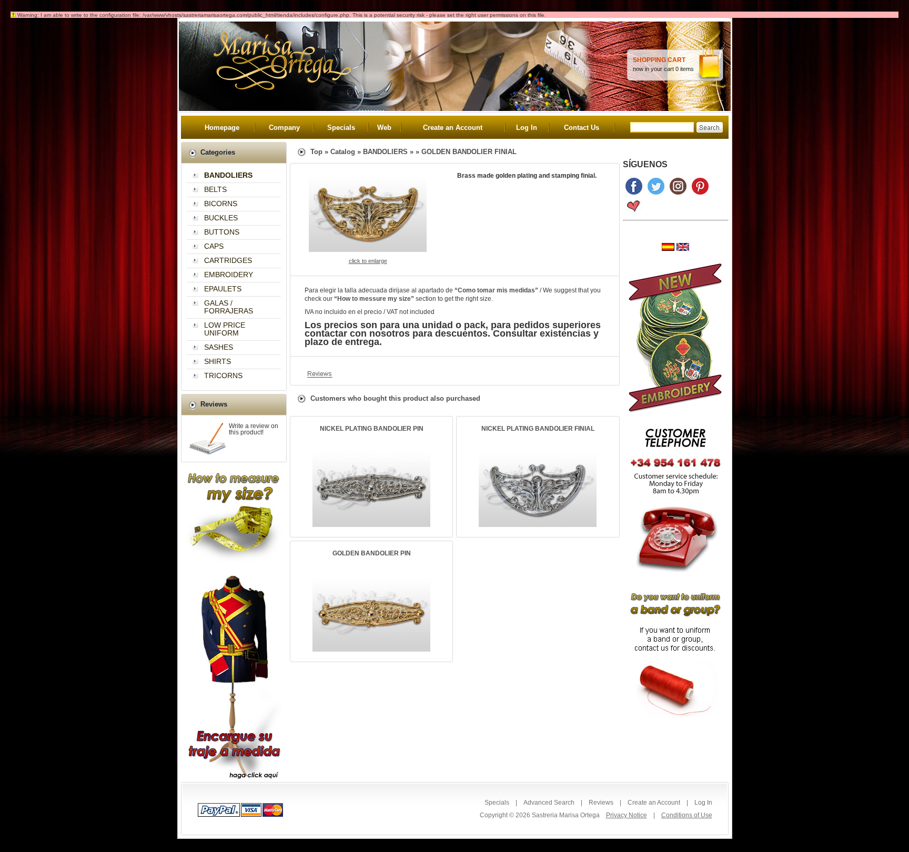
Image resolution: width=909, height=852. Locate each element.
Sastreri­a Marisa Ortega (566, 815)
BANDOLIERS (385, 152)
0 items (684, 69)
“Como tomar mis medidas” (496, 290)
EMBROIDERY (228, 274)
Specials (341, 127)
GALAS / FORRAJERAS (228, 307)
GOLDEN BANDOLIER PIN (371, 553)
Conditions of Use (686, 815)
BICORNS (220, 203)
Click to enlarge (368, 261)
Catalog (342, 152)
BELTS (215, 189)
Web (384, 127)
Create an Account (452, 127)
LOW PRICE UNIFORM (224, 329)
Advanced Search (548, 802)
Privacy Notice (626, 815)
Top (316, 152)
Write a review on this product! (253, 429)
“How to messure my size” (374, 298)
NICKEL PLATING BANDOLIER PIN (371, 428)
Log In (526, 127)
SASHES (218, 347)
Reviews (601, 802)
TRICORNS (223, 375)
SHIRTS (217, 361)
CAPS (214, 246)
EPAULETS (222, 289)
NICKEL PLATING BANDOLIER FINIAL (537, 428)
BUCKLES (221, 218)
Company (284, 127)
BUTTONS (221, 232)
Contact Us (581, 127)
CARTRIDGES (228, 260)
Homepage (222, 127)
